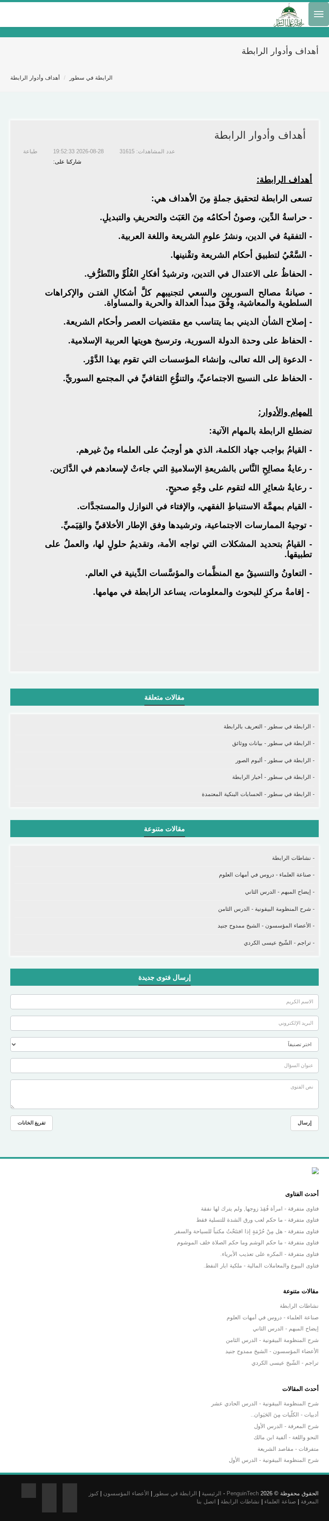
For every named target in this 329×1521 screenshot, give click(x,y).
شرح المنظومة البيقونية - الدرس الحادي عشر (265, 1403)
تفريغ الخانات (31, 1123)
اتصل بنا (206, 1501)
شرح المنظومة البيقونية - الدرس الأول (274, 1460)
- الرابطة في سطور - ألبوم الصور (275, 760)
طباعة (31, 151)
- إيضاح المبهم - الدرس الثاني (279, 892)
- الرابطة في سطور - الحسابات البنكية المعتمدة (258, 794)
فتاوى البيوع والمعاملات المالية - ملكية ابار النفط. (261, 1265)
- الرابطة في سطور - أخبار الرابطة (273, 777)
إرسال (304, 1123)
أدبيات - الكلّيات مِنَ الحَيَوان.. (285, 1414)
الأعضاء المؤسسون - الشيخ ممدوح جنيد (272, 1351)
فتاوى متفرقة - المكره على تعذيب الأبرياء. (269, 1254)
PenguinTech (243, 1493)
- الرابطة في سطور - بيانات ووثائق (273, 743)
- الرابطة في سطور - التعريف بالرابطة (269, 726)
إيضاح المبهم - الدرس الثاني (286, 1328)
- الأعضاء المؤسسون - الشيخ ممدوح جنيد (266, 925)
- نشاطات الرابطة (293, 858)
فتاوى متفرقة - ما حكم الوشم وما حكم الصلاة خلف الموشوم (248, 1242)
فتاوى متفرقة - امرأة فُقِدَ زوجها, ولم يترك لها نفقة (260, 1208)
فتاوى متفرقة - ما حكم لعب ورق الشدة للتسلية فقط (257, 1220)
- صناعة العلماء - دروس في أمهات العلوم (266, 874)
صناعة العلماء (280, 1501)
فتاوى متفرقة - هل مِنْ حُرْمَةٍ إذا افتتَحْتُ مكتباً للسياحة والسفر (246, 1231)
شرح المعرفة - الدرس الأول (286, 1426)
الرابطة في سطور (91, 78)
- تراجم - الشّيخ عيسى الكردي (279, 942)
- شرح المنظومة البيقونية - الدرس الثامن (266, 909)
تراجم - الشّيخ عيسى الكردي (285, 1363)
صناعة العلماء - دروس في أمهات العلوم (273, 1317)
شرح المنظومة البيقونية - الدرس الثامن (272, 1340)
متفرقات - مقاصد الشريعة (288, 1449)
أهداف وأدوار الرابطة (35, 78)
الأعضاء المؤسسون (126, 1493)
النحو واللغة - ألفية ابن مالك (286, 1437)
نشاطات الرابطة (299, 1306)
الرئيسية (211, 1493)
